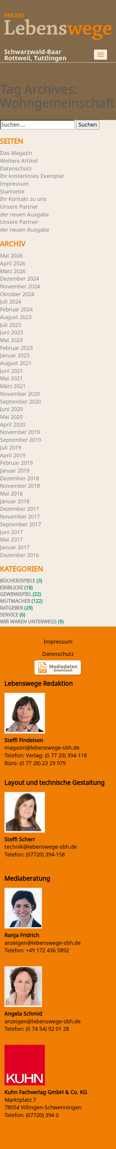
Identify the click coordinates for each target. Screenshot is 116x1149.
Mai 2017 (11, 539)
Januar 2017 (14, 547)
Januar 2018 (14, 501)
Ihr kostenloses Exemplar (32, 175)
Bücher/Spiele (17, 580)
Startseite (12, 191)
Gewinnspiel (16, 594)
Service (9, 614)
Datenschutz (16, 168)
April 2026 (12, 263)
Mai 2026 (11, 255)
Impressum (14, 183)
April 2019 (12, 455)
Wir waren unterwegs (28, 621)
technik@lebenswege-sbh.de (40, 846)
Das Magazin (16, 152)
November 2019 (20, 432)
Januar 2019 (14, 470)
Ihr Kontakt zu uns (23, 198)
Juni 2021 (11, 370)
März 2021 (13, 386)
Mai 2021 (11, 378)
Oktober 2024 (17, 294)
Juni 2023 (11, 332)
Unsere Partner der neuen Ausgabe (24, 210)
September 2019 (20, 439)
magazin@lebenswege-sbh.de (41, 747)
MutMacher (15, 601)
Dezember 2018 (19, 478)
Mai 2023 (11, 340)
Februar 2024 (16, 309)
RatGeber (11, 608)
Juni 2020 (11, 409)
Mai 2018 (11, 493)
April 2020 (12, 424)
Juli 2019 (10, 447)
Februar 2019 (16, 462)
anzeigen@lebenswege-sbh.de (42, 942)
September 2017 (20, 524)
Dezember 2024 (19, 278)
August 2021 (16, 363)
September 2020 (20, 401)
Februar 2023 (16, 347)
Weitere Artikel (19, 160)
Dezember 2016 (19, 555)
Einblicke (11, 587)
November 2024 (20, 286)
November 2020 (20, 393)
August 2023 (16, 317)
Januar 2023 (14, 355)
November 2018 (20, 485)
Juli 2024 (10, 301)
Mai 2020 (11, 416)
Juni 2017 (11, 532)
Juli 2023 (10, 324)
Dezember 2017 (19, 508)
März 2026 (13, 271)
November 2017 (20, 516)
